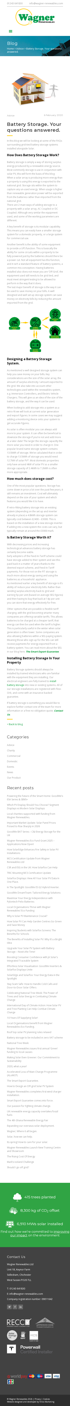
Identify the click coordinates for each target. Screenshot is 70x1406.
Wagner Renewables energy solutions (35, 17)
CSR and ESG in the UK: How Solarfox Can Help (32, 867)
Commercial (13, 756)
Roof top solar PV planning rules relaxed (29, 1032)
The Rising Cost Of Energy (21, 1156)
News (10, 772)
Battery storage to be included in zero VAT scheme (35, 1037)
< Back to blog (15, 724)
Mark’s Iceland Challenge (20, 1162)
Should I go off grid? (18, 1167)
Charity (11, 750)
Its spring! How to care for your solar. (27, 1142)
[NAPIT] (23, 1335)
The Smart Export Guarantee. (23, 1080)
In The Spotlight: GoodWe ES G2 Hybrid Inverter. (33, 887)
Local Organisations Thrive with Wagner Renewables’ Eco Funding (29, 908)
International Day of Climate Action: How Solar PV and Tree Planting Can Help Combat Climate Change (34, 1009)
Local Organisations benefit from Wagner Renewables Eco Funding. (29, 1025)
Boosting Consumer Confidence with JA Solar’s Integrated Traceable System (32, 959)
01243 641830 (15, 3)
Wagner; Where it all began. (22, 1131)
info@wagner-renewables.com (46, 3)
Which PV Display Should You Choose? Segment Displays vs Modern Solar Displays (33, 806)
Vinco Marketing (46, 1401)
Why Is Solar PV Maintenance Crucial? (27, 916)
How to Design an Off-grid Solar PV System (30, 1086)
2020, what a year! (17, 1066)
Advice (20, 48)
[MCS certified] (34, 1335)
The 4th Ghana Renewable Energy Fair (27, 1120)
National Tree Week (18, 1043)
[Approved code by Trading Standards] (45, 1322)
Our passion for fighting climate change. (29, 1106)
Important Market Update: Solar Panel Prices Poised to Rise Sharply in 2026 (31, 824)
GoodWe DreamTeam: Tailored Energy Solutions (33, 892)
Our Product (14, 777)
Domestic (12, 761)
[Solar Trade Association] (12, 1335)
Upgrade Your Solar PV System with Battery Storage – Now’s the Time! (30, 950)
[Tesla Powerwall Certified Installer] (30, 1349)
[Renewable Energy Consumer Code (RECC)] (19, 1322)
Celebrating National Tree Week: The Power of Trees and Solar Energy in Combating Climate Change (32, 996)
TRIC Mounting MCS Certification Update (29, 873)
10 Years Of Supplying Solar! (22, 1017)
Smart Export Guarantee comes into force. (30, 1100)
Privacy (38, 1399)
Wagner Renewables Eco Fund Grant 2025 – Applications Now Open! (30, 842)
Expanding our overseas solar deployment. (30, 1125)
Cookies (46, 1399)
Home (10, 48)
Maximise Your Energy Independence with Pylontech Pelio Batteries (30, 899)
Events (10, 766)
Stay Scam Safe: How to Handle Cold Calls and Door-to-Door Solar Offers (32, 985)
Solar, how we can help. (20, 1136)
